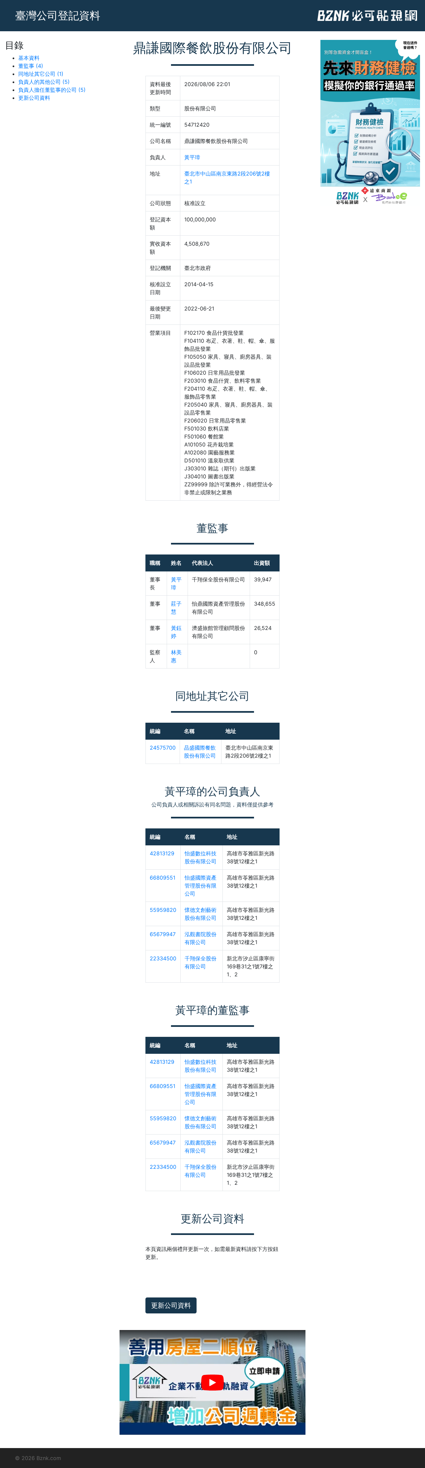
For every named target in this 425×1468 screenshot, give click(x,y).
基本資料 (29, 58)
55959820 (163, 910)
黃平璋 (192, 157)
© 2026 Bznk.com (38, 1458)
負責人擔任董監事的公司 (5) (52, 89)
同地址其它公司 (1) (40, 73)
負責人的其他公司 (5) (44, 81)
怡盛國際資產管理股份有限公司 (200, 885)
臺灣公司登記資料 (57, 15)
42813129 (162, 853)
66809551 (162, 877)
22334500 (163, 958)
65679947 (163, 934)
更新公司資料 (34, 97)
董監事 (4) (30, 65)
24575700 (163, 747)
